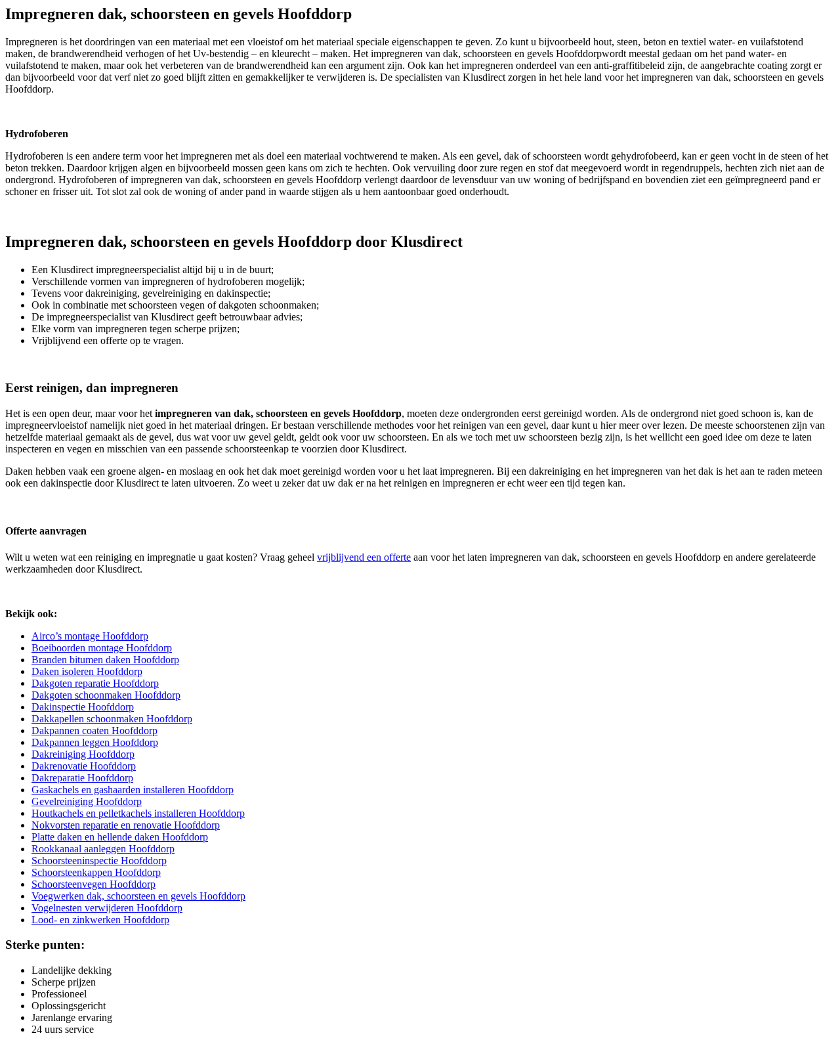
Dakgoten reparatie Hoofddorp (95, 683)
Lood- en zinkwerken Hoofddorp (100, 919)
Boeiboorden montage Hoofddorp (102, 647)
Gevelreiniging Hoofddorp (87, 801)
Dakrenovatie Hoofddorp (84, 766)
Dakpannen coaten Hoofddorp (95, 730)
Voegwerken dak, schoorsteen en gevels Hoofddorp (138, 896)
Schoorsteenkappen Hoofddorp (96, 872)
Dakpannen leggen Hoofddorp (95, 742)
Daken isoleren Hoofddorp (87, 671)
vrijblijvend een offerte (364, 557)
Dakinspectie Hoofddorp (83, 706)
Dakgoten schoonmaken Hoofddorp (106, 695)
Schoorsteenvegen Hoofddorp (94, 884)
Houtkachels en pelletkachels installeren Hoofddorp (138, 813)
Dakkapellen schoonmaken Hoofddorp (112, 718)
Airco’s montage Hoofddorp (90, 636)
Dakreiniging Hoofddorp (83, 754)
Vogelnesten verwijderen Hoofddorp (107, 907)
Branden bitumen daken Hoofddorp (105, 659)
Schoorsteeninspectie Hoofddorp (99, 860)
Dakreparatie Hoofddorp (82, 777)
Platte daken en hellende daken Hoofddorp (120, 836)
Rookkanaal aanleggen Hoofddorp (103, 848)
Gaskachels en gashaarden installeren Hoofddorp (133, 789)
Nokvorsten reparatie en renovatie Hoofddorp (126, 825)
